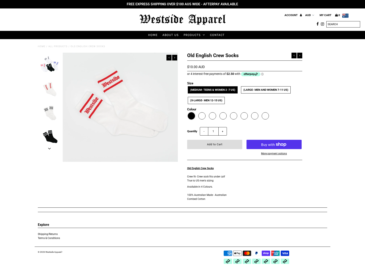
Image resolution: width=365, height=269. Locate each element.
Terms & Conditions (49, 238)
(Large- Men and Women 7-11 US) (265, 89)
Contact (217, 35)
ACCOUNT (291, 15)
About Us (170, 35)
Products (192, 35)
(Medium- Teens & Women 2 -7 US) (212, 89)
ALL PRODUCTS (58, 46)
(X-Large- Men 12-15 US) (206, 100)
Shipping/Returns (48, 234)
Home (153, 35)
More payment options (274, 153)
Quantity (192, 131)
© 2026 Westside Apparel (49, 252)
